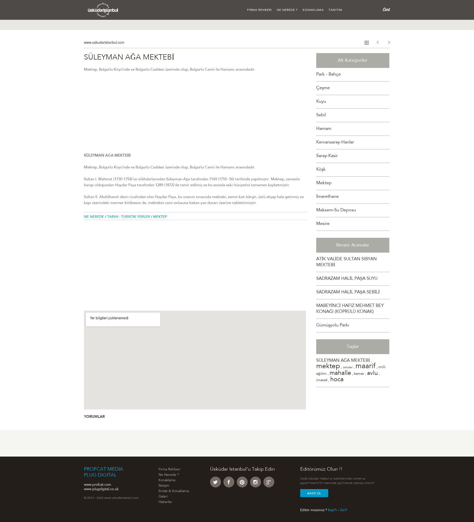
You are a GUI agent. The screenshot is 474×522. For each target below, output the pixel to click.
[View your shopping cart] (386, 10)
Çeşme (323, 88)
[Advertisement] (195, 118)
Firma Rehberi (259, 10)
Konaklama (313, 10)
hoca (337, 380)
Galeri (163, 497)
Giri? (343, 510)
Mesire (323, 224)
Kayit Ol (314, 493)
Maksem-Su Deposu (336, 210)
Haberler (165, 502)
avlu (372, 374)
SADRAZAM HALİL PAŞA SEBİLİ (348, 292)
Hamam (323, 129)
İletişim (163, 486)
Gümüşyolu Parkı (332, 325)
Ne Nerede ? (287, 10)
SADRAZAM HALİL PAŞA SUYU (346, 279)
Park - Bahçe (328, 74)
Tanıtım (335, 10)
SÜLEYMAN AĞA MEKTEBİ (343, 361)
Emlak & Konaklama (173, 491)
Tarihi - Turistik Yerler (129, 217)
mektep (328, 366)
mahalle (340, 373)
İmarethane (327, 197)
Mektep (160, 217)
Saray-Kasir (327, 156)
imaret (321, 380)
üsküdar (348, 367)
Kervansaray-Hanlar (335, 142)
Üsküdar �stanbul (103, 9)
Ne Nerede (94, 217)
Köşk (321, 169)
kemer (359, 374)
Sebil (321, 115)
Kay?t (332, 510)
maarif (365, 366)
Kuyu (321, 102)
